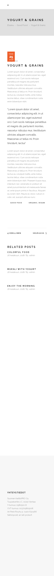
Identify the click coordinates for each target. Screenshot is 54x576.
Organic (33, 203)
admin (15, 61)
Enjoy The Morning (21, 286)
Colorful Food (18, 252)
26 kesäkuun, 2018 (15, 255)
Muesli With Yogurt (21, 269)
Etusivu (10, 25)
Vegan (42, 203)
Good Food (22, 25)
